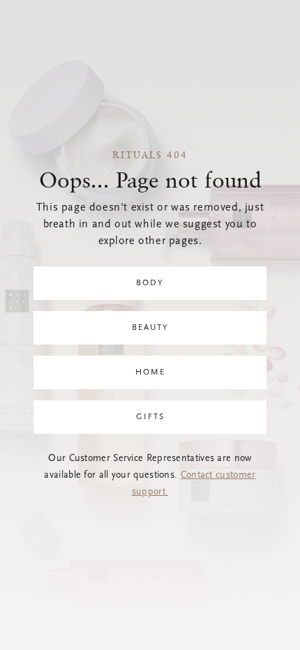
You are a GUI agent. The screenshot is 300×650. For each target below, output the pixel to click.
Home (150, 372)
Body (150, 283)
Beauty (150, 328)
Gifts (150, 417)
